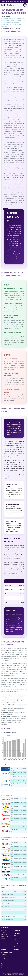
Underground (17, 943)
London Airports (5, 960)
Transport (17, 933)
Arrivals (3, 932)
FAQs (2, 965)
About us (23, 973)
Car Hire (3, 949)
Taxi (15, 937)
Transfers (16, 941)
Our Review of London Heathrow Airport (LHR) (12, 18)
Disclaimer (16, 973)
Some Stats (4, 26)
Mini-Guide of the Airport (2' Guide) (10, 22)
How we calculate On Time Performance (11, 24)
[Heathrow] (3, 5)
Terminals (17, 930)
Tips (2, 963)
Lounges (3, 958)
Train (15, 939)
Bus (15, 935)
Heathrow (11, 5)
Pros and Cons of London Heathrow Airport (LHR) (13, 20)
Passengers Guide (6, 952)
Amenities (4, 956)
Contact (20, 973)
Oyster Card (4, 954)
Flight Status (4, 936)
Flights (3, 930)
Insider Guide (4, 967)
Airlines (3, 938)
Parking (16, 949)
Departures (4, 934)
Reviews (3, 962)
